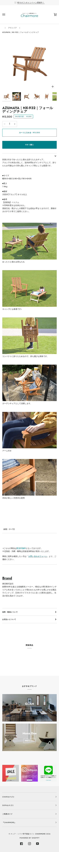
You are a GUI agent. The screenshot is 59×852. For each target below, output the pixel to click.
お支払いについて (9, 619)
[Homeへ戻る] (2, 27)
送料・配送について (10, 612)
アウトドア (12, 28)
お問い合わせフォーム (37, 556)
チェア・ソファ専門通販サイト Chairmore (28, 834)
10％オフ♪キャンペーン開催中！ (31, 2)
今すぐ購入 (29, 145)
